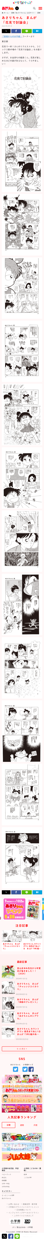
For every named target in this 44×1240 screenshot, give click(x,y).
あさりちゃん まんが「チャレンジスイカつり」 (11, 946)
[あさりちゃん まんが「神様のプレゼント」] (8, 1003)
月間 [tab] (35, 1125)
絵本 (25, 1174)
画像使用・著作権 (30, 1204)
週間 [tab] (22, 1125)
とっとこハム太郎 (8, 1195)
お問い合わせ (13, 1204)
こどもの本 (28, 1177)
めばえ (4, 1177)
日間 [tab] (9, 1125)
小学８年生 (6, 1186)
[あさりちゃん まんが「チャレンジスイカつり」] (8, 987)
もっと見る (22, 1049)
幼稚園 (4, 1180)
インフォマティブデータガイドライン (23, 1213)
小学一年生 (6, 1183)
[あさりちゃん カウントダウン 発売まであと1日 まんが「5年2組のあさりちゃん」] (8, 1032)
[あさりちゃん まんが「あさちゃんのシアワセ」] (8, 1017)
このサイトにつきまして (24, 1216)
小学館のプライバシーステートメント (23, 1207)
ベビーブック (6, 1174)
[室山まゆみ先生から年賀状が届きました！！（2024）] (8, 972)
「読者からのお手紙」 (12, 36)
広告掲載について (23, 1210)
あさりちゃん (6, 1198)
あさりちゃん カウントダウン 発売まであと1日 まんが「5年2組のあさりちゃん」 (32, 946)
